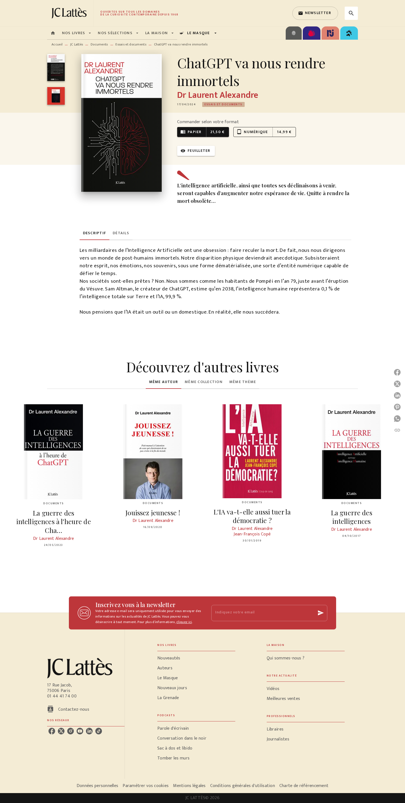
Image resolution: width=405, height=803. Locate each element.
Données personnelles (97, 785)
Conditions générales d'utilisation (242, 785)
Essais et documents (130, 44)
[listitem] (51, 731)
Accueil (57, 44)
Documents (99, 44)
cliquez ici (184, 622)
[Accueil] (70, 13)
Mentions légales (189, 785)
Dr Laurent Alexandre (217, 95)
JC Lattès (76, 44)
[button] (315, 13)
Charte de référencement (303, 785)
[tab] (53, 33)
